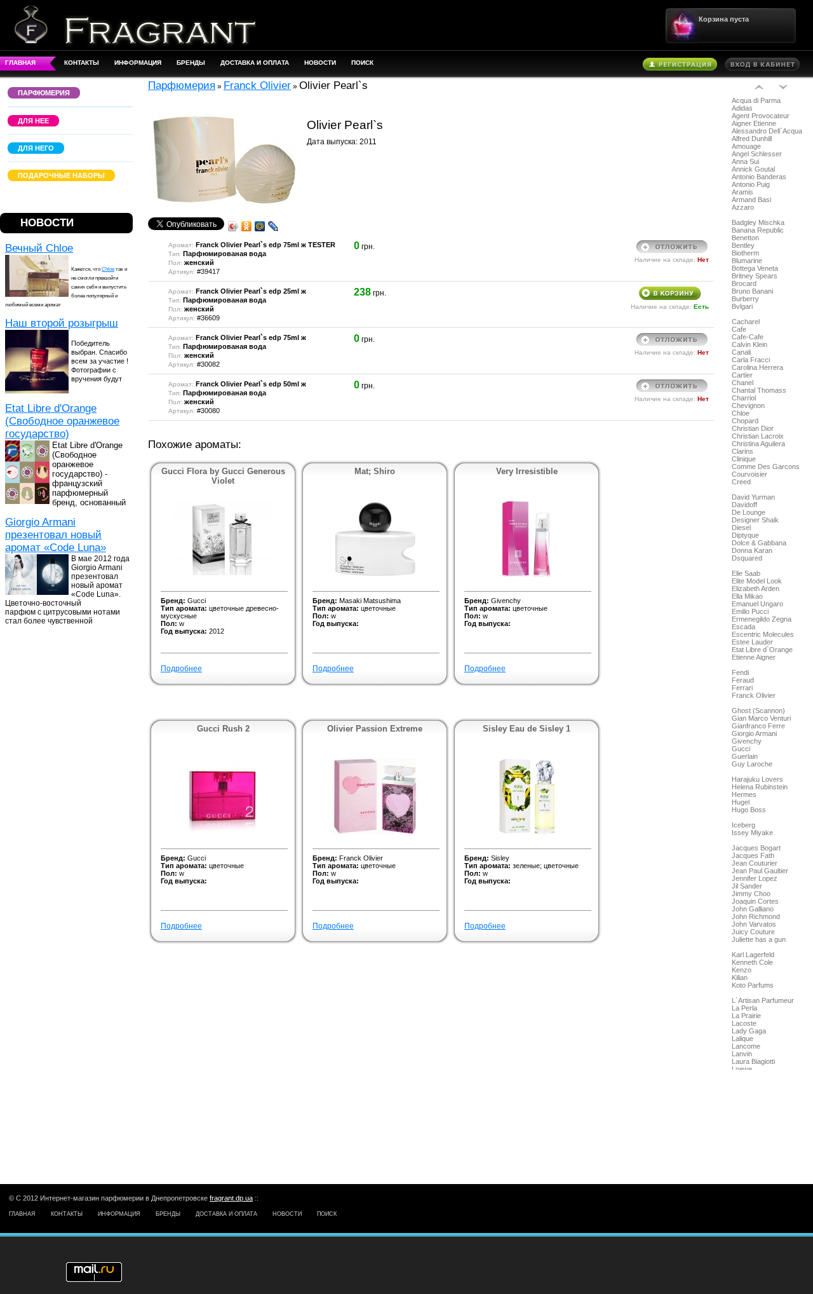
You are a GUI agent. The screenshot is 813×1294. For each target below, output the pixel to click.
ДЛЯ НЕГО (36, 148)
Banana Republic (758, 230)
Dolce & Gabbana (759, 543)
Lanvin (742, 1054)
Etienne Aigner (754, 657)
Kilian (740, 977)
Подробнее (181, 668)
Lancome (746, 1046)
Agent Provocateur (760, 115)
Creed (741, 482)
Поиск (362, 62)
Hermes (744, 794)
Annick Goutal (753, 169)
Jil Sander (747, 886)
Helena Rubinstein (760, 787)
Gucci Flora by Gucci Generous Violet (223, 476)
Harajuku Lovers (757, 779)
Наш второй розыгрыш (61, 323)
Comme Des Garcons (766, 466)
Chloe (108, 269)
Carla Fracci (751, 360)
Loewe (742, 1069)
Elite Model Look (757, 581)
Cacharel (746, 321)
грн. (438, 257)
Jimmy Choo (751, 893)
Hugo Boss (749, 810)
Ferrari (742, 687)
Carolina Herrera (757, 367)
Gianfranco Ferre (758, 726)
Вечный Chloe (39, 248)
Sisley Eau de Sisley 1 (526, 728)
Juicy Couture (753, 932)
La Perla (744, 1008)
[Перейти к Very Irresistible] (526, 574)
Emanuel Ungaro (757, 604)
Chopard (745, 421)
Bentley (743, 245)
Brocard (744, 283)
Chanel (742, 382)
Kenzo (741, 970)
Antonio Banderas (759, 176)
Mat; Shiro (374, 471)
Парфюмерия (181, 85)
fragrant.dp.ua (231, 1198)
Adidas (742, 108)
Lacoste (744, 1023)
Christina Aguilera (758, 443)
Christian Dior (753, 428)
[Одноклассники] (246, 226)
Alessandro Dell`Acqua (767, 131)
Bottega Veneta (755, 268)
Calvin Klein (749, 344)
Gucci (741, 749)
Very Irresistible (527, 471)
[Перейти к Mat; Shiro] (375, 574)
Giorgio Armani (754, 733)
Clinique (744, 459)
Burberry (745, 299)
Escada (743, 626)
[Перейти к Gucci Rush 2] (223, 831)
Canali (741, 352)
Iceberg (743, 825)
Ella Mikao (747, 596)
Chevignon (748, 405)
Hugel (740, 802)
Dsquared (747, 558)
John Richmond (756, 916)
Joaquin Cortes (755, 901)
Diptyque (745, 535)
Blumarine (747, 260)
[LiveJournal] (273, 226)
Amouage (746, 146)
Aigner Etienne (754, 123)
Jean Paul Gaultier (760, 871)
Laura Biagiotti (753, 1061)
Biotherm (745, 253)
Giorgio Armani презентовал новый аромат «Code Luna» (55, 535)
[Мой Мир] (260, 226)
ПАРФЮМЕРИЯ (44, 93)
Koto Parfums (753, 985)
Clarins (742, 451)
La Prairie (746, 1015)
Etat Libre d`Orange (762, 649)
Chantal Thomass (759, 390)
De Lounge (748, 512)
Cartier (742, 375)
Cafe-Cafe (747, 337)
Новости (320, 62)
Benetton (745, 238)
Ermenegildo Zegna (761, 619)
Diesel (741, 527)
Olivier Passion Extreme (374, 728)
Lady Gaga (749, 1031)
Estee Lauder (752, 642)
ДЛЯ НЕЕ (33, 121)
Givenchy (747, 741)
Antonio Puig (751, 184)
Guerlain (745, 756)
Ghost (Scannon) (758, 710)
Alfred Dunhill (752, 138)
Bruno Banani (752, 291)
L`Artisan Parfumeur (763, 1000)
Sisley (500, 858)
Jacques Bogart (756, 848)
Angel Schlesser (757, 154)
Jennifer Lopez (754, 878)
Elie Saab (746, 573)
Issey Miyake (752, 832)
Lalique (742, 1038)
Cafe (739, 329)
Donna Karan (752, 550)
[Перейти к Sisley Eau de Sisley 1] (527, 831)
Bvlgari (742, 306)
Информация (137, 62)
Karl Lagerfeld (753, 954)
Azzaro (743, 207)
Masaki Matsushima (370, 600)
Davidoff (744, 504)
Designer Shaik (755, 520)
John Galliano (753, 909)
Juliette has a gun (759, 939)
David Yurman (753, 497)
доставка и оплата (254, 62)
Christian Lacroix (758, 436)
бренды (191, 62)
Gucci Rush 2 (223, 728)
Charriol (744, 398)
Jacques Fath (753, 855)
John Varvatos (754, 924)
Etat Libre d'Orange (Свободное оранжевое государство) (62, 421)
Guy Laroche (752, 764)
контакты (81, 62)
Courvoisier (749, 474)
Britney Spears (754, 276)
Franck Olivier (754, 695)
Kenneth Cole (752, 962)
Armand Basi (751, 199)
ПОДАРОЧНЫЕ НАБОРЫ (61, 175)
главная (20, 62)
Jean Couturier (754, 863)
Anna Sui (745, 161)
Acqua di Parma (756, 100)
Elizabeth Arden (755, 588)
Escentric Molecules (763, 634)
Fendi (740, 672)
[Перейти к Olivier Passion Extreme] (375, 831)
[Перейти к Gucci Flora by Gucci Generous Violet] (223, 572)
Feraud (743, 680)
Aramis (742, 192)
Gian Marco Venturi (761, 718)
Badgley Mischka (758, 222)
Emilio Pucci (750, 611)
